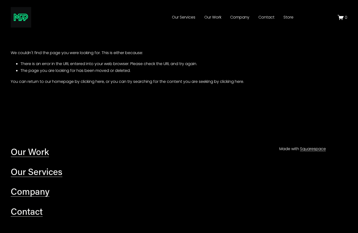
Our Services (183, 17)
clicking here (92, 81)
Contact (266, 17)
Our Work (212, 17)
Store (288, 17)
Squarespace (313, 149)
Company (239, 17)
